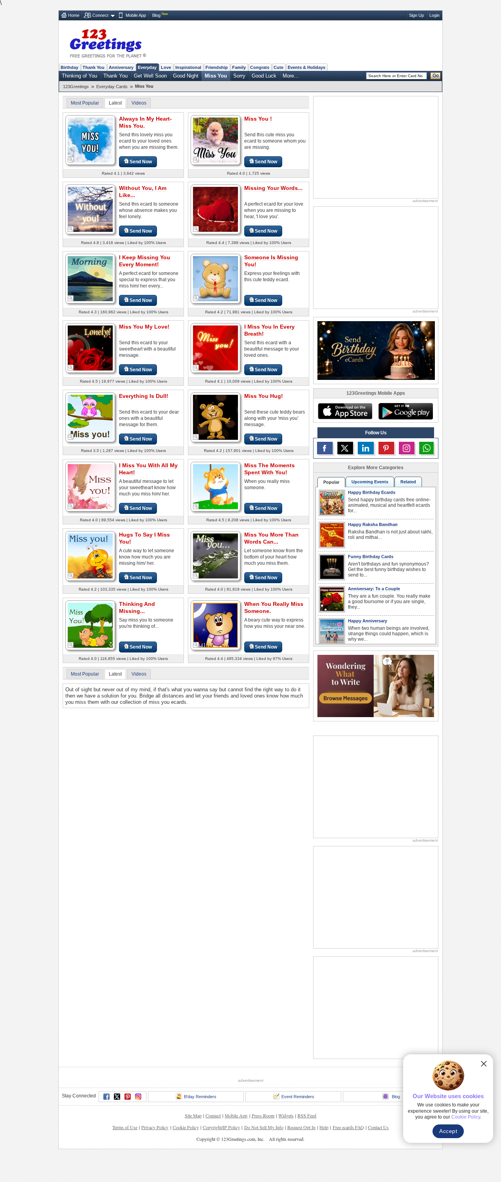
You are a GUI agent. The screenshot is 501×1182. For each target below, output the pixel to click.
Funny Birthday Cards (370, 556)
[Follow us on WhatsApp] (426, 448)
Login (434, 15)
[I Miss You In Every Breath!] (215, 347)
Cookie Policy (186, 1127)
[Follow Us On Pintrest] (386, 448)
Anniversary (121, 67)
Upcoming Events (369, 481)
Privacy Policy (154, 1127)
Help (323, 1127)
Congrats (259, 67)
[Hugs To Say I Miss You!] (90, 555)
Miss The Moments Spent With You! (269, 468)
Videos (139, 103)
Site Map (193, 1115)
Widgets (286, 1115)
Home (73, 15)
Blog (156, 15)
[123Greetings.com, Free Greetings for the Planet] (108, 42)
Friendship (216, 67)
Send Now (141, 161)
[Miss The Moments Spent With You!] (215, 486)
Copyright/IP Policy (221, 1127)
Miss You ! (258, 119)
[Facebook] (106, 1096)
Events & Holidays (306, 67)
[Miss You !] (215, 139)
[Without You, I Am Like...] (90, 209)
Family (239, 67)
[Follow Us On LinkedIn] (365, 448)
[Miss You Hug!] (215, 417)
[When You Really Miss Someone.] (215, 625)
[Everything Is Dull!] (90, 417)
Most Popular (85, 103)
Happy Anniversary (367, 620)
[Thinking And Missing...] (90, 625)
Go (436, 75)
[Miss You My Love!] (90, 347)
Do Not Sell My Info (263, 1127)
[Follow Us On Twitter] (345, 448)
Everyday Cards (112, 86)
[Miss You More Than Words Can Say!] (215, 555)
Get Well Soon (150, 76)
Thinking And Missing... (137, 607)
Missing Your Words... (273, 188)
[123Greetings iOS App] (344, 411)
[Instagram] (138, 1096)
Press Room (263, 1115)
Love (166, 67)
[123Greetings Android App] (405, 411)
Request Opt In (301, 1127)
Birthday (69, 67)
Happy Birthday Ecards (371, 492)
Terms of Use (124, 1127)
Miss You (216, 76)
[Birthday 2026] (376, 350)
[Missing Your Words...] (215, 209)
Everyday (147, 67)
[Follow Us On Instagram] (406, 448)
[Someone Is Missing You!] (215, 278)
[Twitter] (117, 1096)
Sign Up (416, 15)
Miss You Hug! (263, 396)
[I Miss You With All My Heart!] (90, 486)
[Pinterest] (127, 1096)
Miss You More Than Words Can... (271, 538)
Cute (278, 67)
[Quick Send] (71, 160)
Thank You (94, 67)
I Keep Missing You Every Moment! (144, 260)
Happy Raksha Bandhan (373, 524)
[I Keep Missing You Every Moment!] (90, 278)
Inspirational (188, 67)
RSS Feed (306, 1115)
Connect (100, 15)
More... (291, 76)
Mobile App (136, 15)
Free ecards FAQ (348, 1127)
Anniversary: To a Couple (374, 588)
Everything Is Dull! (143, 396)
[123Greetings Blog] (375, 685)
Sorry (239, 76)
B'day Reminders (200, 1096)
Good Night (185, 76)
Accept (448, 1131)
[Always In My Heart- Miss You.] (90, 139)
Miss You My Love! (144, 327)
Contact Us (378, 1127)
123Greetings (76, 86)
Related (408, 481)
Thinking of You (79, 76)
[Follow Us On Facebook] (325, 448)
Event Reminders (297, 1096)
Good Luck (264, 76)
